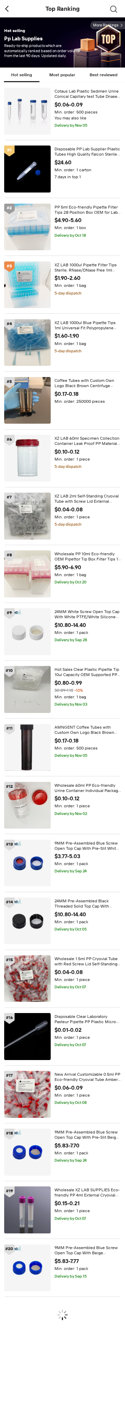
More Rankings (105, 25)
